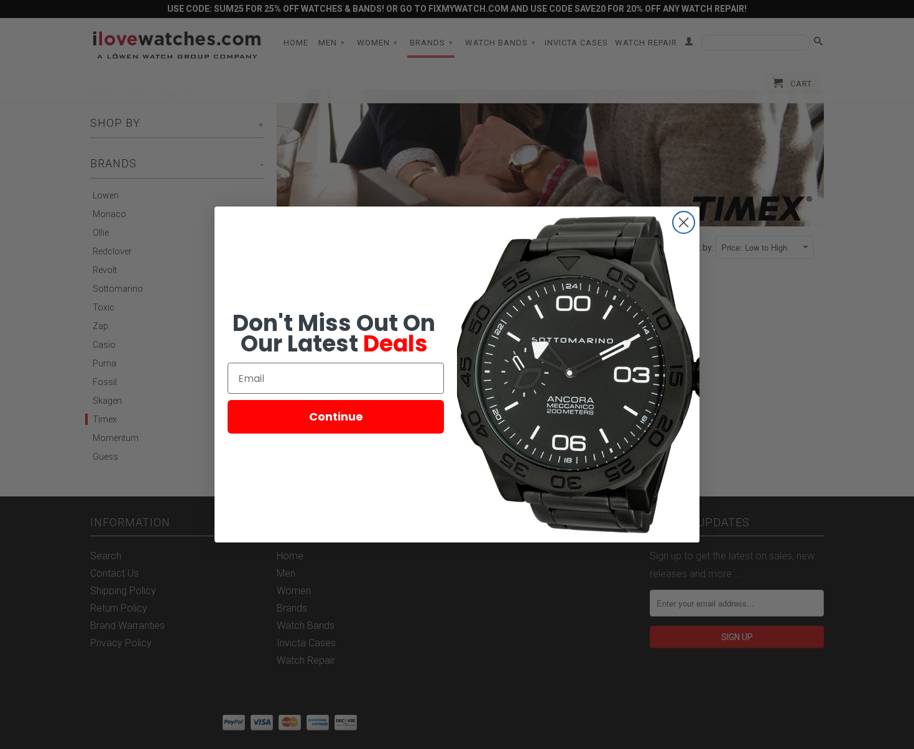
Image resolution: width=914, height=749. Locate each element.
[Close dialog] (684, 222)
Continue (336, 416)
